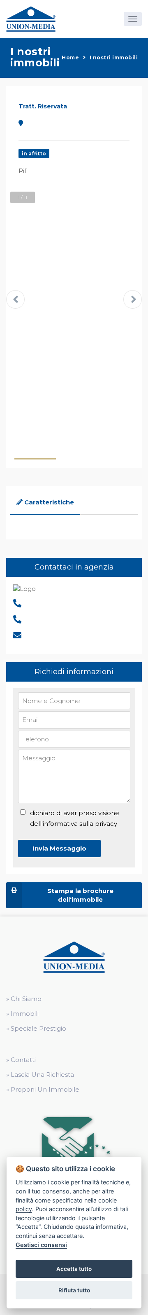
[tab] (45, 503)
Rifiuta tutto (74, 1290)
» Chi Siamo (24, 999)
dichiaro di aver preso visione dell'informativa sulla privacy (74, 818)
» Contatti (21, 1060)
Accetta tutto (74, 1269)
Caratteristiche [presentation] (49, 502)
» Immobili (22, 1013)
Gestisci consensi (41, 1244)
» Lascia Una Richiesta (40, 1074)
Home (70, 57)
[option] (74, 301)
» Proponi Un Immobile (42, 1089)
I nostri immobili (114, 57)
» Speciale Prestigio (36, 1028)
